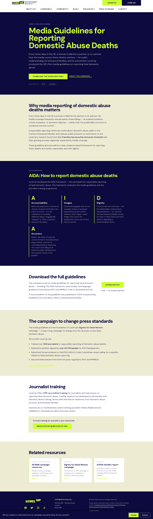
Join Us (131, 2)
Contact (122, 9)
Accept (133, 515)
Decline (145, 515)
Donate (112, 2)
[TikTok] (44, 507)
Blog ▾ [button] (76, 9)
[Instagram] (38, 507)
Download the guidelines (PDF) (48, 76)
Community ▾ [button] (62, 9)
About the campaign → (80, 76)
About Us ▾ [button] (31, 9)
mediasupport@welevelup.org (52, 426)
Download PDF (113, 285)
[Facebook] (25, 507)
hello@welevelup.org (63, 499)
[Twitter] (31, 507)
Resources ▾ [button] (89, 9)
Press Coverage (106, 9)
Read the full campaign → (41, 365)
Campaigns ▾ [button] (46, 9)
